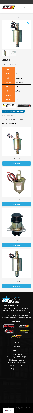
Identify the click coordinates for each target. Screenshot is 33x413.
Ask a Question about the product (13, 111)
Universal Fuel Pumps (16, 119)
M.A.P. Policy (16, 347)
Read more (16, 163)
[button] (25, 8)
